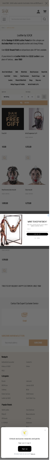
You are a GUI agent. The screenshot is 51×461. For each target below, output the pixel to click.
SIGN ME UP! (37, 234)
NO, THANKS (37, 238)
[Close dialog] (48, 215)
